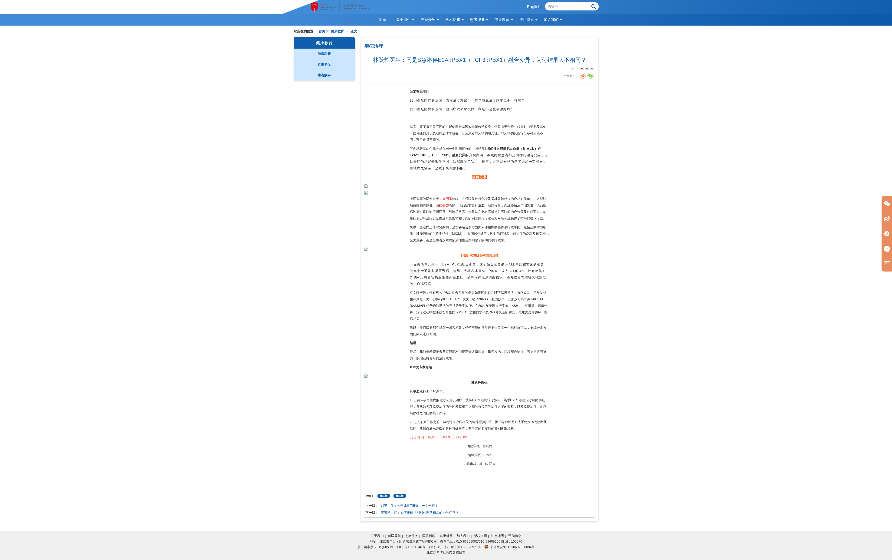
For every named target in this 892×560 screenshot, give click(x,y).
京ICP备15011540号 (410, 547)
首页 (322, 31)
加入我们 (463, 536)
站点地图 (497, 536)
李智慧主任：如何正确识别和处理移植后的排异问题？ (420, 512)
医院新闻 (428, 536)
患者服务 (411, 536)
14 (591, 68)
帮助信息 (514, 536)
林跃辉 (476, 382)
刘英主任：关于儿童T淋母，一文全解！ (409, 505)
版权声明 (480, 536)
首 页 (382, 20)
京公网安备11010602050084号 (512, 547)
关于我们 (377, 536)
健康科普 (446, 536)
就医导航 (394, 536)
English (534, 6)
